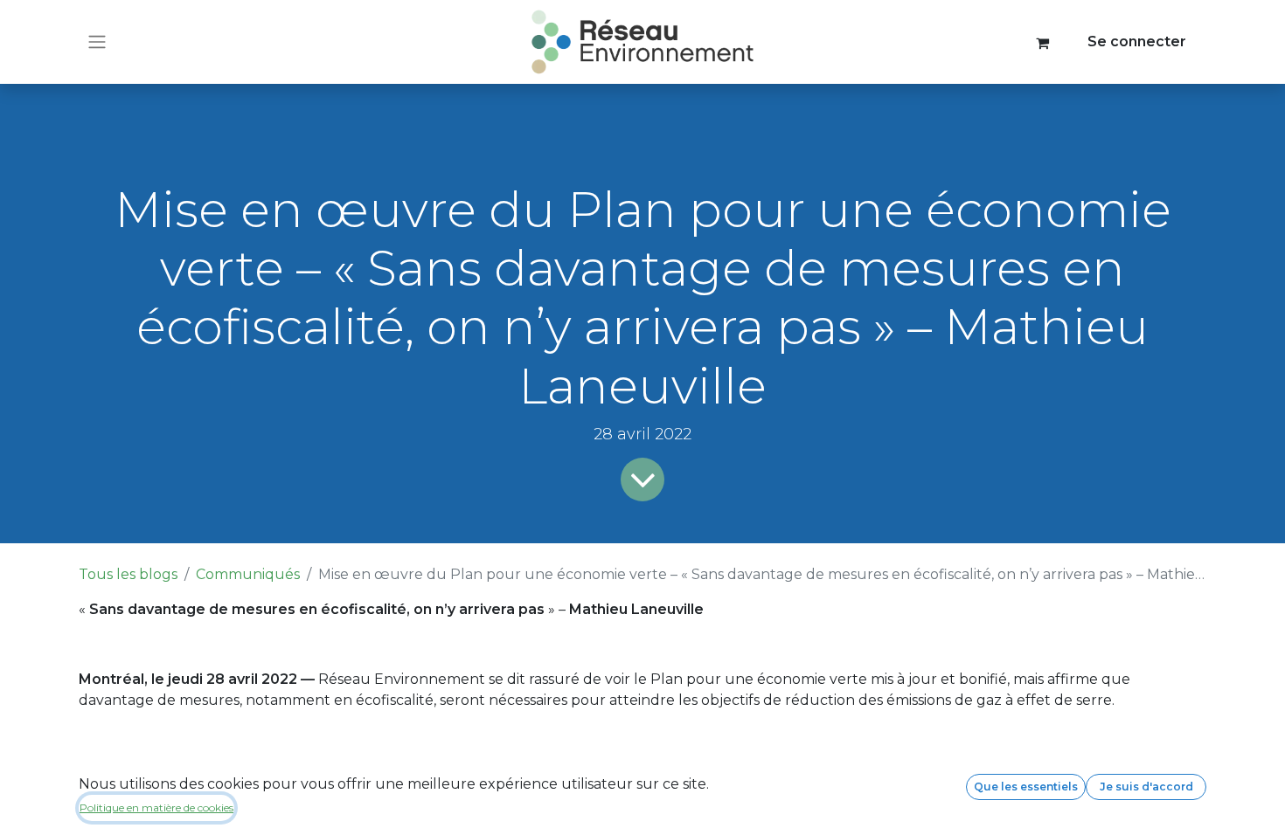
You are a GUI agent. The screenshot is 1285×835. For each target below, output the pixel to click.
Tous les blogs (128, 574)
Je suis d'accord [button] (1146, 786)
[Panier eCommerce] (1043, 42)
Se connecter (1136, 41)
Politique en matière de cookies (156, 807)
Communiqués (248, 574)
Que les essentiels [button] (1026, 786)
